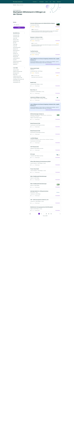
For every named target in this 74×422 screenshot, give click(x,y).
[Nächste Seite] (60, 214)
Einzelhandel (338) (16, 35)
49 (48, 213)
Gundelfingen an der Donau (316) (18, 79)
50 (51, 213)
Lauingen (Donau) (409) (17, 76)
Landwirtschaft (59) (16, 58)
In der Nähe (15, 67)
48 (46, 213)
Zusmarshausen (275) (16, 82)
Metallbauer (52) (15, 62)
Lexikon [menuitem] (46, 1)
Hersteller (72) (15, 53)
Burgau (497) (15, 74)
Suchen (19, 27)
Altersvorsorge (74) (16, 50)
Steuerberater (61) (16, 55)
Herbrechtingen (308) (16, 80)
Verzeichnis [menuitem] (34, 1)
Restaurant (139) (15, 39)
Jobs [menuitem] (50, 1)
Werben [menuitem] (54, 1)
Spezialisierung (16, 33)
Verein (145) (15, 38)
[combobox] (19, 25)
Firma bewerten (57, 26)
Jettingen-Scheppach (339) (17, 77)
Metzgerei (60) (15, 56)
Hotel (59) (14, 59)
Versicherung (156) (16, 36)
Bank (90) (14, 42)
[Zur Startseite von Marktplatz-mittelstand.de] (18, 1)
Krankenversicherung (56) (17, 61)
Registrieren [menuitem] (59, 1)
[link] (45, 28)
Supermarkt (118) (16, 41)
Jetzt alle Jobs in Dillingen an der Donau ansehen (53, 64)
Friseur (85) (15, 45)
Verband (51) (15, 64)
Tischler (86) (15, 44)
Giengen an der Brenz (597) (17, 71)
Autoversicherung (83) (16, 47)
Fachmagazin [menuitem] (41, 1)
